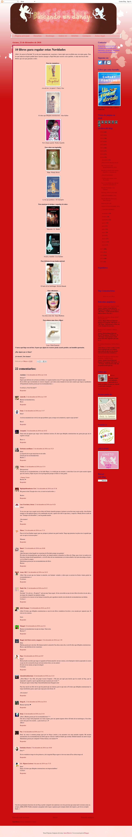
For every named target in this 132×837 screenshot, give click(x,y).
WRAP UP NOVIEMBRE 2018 (110, 206)
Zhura (22, 530)
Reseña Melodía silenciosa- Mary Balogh (109, 199)
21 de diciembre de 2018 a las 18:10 (37, 572)
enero (103, 245)
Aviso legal (100, 36)
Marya (112, 375)
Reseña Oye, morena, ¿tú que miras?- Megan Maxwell (108, 318)
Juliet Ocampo (24, 608)
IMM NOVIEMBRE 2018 (108, 195)
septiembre (105, 220)
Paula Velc (23, 588)
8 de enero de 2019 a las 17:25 (42, 763)
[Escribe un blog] (40, 361)
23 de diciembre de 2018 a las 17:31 (33, 732)
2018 (101, 157)
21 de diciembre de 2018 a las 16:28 (45, 504)
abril (103, 235)
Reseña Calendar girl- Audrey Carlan (108, 306)
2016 (101, 252)
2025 (101, 135)
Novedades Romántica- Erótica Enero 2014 (108, 345)
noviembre (105, 213)
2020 (101, 151)
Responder (23, 390)
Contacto (86, 36)
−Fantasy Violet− (25, 477)
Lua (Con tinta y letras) (27, 504)
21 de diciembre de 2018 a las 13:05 (36, 397)
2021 (101, 148)
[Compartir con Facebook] (44, 361)
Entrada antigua (87, 817)
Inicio (55, 817)
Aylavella (23, 397)
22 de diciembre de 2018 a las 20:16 (36, 702)
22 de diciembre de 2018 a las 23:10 (34, 714)
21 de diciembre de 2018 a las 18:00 (35, 548)
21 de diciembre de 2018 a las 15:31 (35, 466)
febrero (104, 242)
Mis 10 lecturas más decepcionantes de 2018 (109, 166)
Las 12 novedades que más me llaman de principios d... (109, 184)
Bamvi (22, 548)
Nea (21, 732)
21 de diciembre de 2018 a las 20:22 (40, 608)
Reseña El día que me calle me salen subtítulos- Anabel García (108, 357)
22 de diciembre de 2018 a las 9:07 (33, 656)
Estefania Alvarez (25, 748)
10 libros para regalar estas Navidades (109, 179)
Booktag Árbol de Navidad (109, 192)
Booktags (50, 36)
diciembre (105, 160)
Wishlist (74, 36)
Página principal (22, 36)
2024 (101, 138)
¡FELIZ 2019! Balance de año (109, 163)
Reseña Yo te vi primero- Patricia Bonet (107, 330)
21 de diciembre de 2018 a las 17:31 (35, 530)
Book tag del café (106, 203)
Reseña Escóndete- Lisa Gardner (108, 188)
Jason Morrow (68, 833)
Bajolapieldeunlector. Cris (28, 488)
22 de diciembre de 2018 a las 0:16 (35, 626)
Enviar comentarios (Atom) (28, 822)
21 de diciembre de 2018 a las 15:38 (47, 488)
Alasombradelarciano (26, 676)
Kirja (21, 714)
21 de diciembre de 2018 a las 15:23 (43, 449)
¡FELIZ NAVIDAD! (107, 175)
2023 (101, 141)
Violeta (22, 467)
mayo (103, 232)
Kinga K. (23, 702)
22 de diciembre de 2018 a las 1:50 (52, 640)
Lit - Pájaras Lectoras (26, 764)
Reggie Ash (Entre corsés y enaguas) (31, 640)
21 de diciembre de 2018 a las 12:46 (36, 375)
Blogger (86, 833)
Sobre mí (63, 36)
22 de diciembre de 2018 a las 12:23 (44, 676)
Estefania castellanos (26, 449)
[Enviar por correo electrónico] (38, 361)
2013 (101, 262)
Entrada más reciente (20, 817)
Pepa (21, 656)
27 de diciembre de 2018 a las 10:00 (41, 748)
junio (103, 229)
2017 (101, 249)
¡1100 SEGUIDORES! (108, 209)
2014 (101, 258)
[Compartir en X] (42, 361)
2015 (101, 255)
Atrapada (23, 431)
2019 (101, 154)
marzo (104, 239)
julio (103, 226)
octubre (104, 217)
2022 (101, 145)
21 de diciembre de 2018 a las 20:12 (37, 588)
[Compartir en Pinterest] (46, 361)
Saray (22, 411)
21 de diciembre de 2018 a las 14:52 (37, 431)
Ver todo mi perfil (103, 389)
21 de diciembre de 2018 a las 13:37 (34, 411)
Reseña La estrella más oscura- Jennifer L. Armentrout (110, 171)
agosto (104, 223)
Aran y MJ (23, 572)
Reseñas (38, 36)
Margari (22, 626)
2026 (101, 132)
